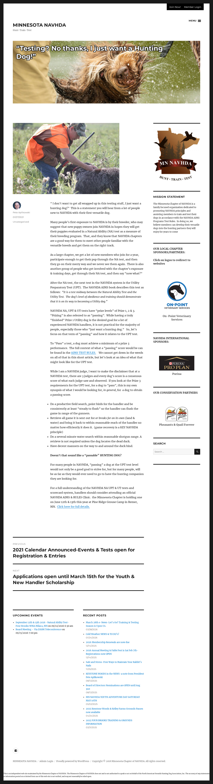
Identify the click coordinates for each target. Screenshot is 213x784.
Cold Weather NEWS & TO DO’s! (102, 634)
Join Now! (175, 6)
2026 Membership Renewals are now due (107, 642)
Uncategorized (21, 221)
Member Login (192, 6)
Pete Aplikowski (21, 212)
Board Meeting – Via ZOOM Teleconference (39, 629)
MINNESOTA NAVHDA (39, 25)
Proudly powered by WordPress (72, 761)
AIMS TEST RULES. (83, 352)
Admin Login (46, 761)
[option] (106, 72)
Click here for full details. (73, 506)
